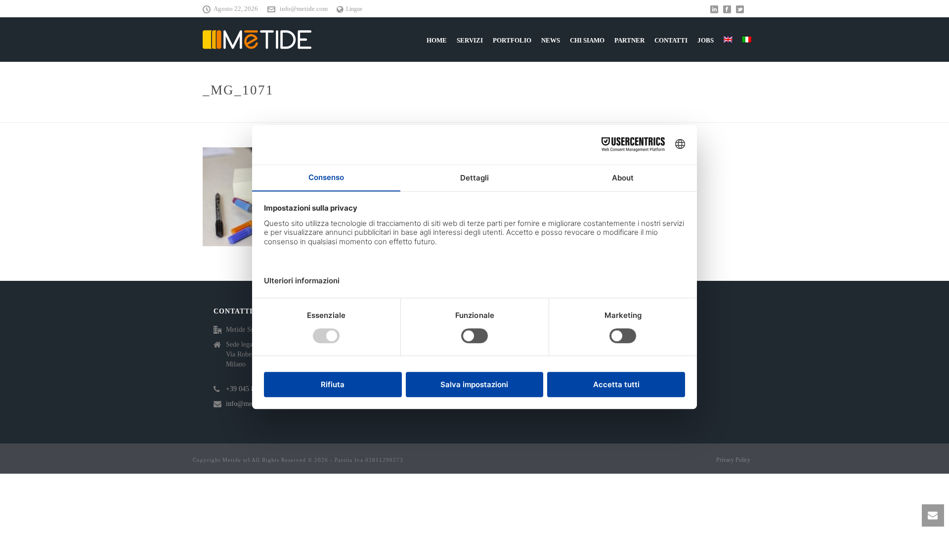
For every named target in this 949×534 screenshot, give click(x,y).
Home (664, 113)
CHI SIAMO (587, 40)
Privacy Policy (733, 459)
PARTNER (629, 40)
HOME (437, 40)
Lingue (354, 8)
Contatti (671, 40)
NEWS (550, 40)
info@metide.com (304, 8)
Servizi (470, 40)
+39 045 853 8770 (251, 389)
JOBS (705, 40)
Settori (693, 113)
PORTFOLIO (512, 40)
